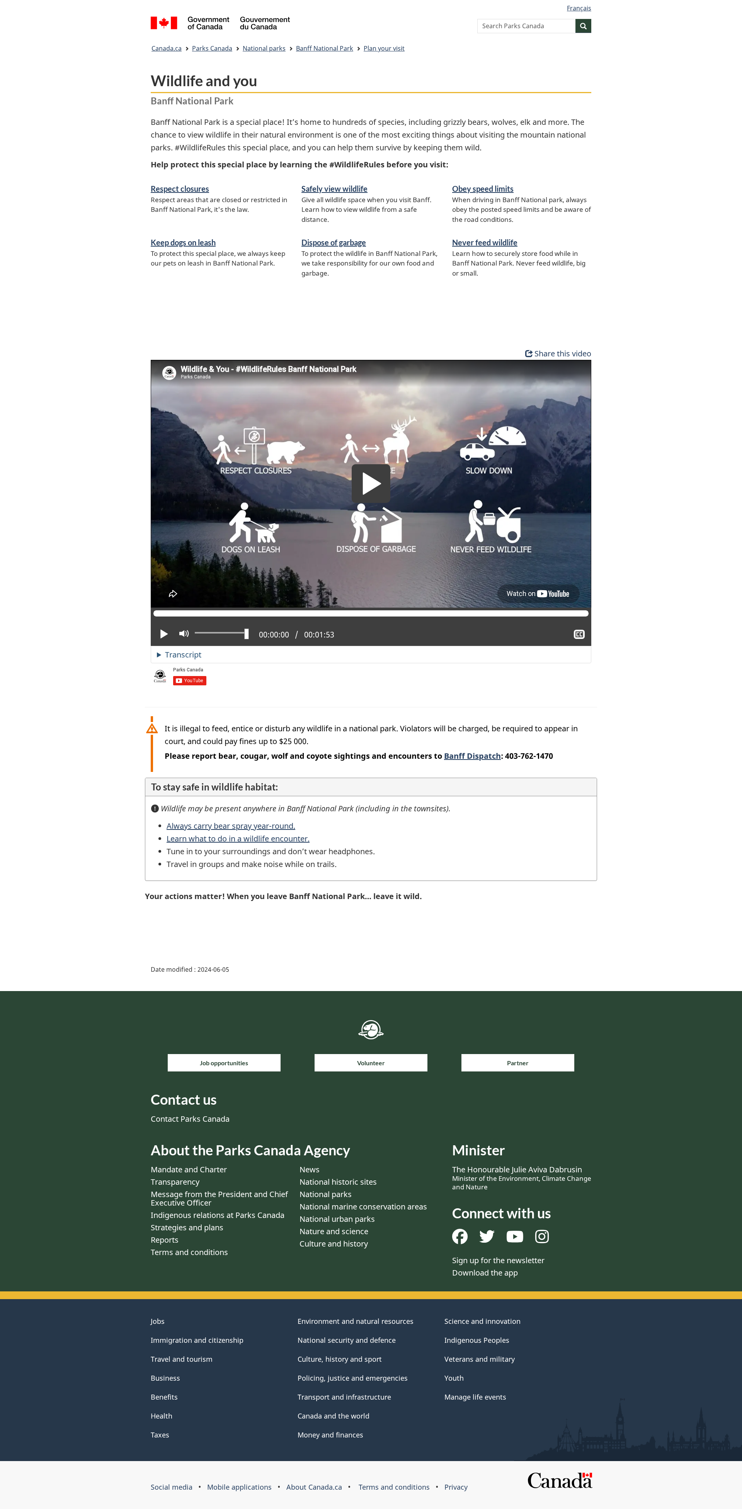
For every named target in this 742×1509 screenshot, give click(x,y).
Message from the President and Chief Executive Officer (219, 1198)
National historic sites (338, 1182)
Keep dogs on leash (183, 242)
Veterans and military (479, 1359)
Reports (165, 1240)
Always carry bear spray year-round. (231, 826)
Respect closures (180, 188)
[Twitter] (487, 1239)
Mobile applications (239, 1487)
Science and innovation (482, 1321)
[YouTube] (515, 1239)
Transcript (183, 654)
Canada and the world (333, 1415)
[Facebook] (460, 1239)
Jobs (158, 1321)
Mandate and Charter (189, 1169)
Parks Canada (212, 48)
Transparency (175, 1182)
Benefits (164, 1397)
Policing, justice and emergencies (353, 1378)
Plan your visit (384, 48)
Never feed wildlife (484, 242)
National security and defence (347, 1340)
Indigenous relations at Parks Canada (217, 1215)
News (310, 1169)
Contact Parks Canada (190, 1119)
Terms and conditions (189, 1252)
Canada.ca (166, 48)
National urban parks (337, 1219)
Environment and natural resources (356, 1321)
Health (161, 1415)
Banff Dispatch (472, 756)
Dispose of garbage (333, 242)
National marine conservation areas (363, 1206)
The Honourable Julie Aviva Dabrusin (521, 1177)
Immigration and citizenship (197, 1340)
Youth (454, 1378)
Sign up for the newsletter (498, 1260)
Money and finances (330, 1434)
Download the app (485, 1272)
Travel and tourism (182, 1359)
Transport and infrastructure (344, 1397)
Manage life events (475, 1397)
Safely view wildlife (334, 188)
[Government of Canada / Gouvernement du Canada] (220, 24)
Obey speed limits (483, 188)
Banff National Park (324, 48)
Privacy (456, 1487)
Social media (171, 1487)
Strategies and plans (187, 1227)
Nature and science (334, 1231)
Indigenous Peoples (476, 1340)
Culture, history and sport (340, 1359)
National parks (264, 48)
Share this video (562, 353)
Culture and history (334, 1243)
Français (579, 8)
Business (165, 1378)
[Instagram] (542, 1239)
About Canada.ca (314, 1487)
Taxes (160, 1434)
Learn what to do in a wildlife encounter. (238, 838)
